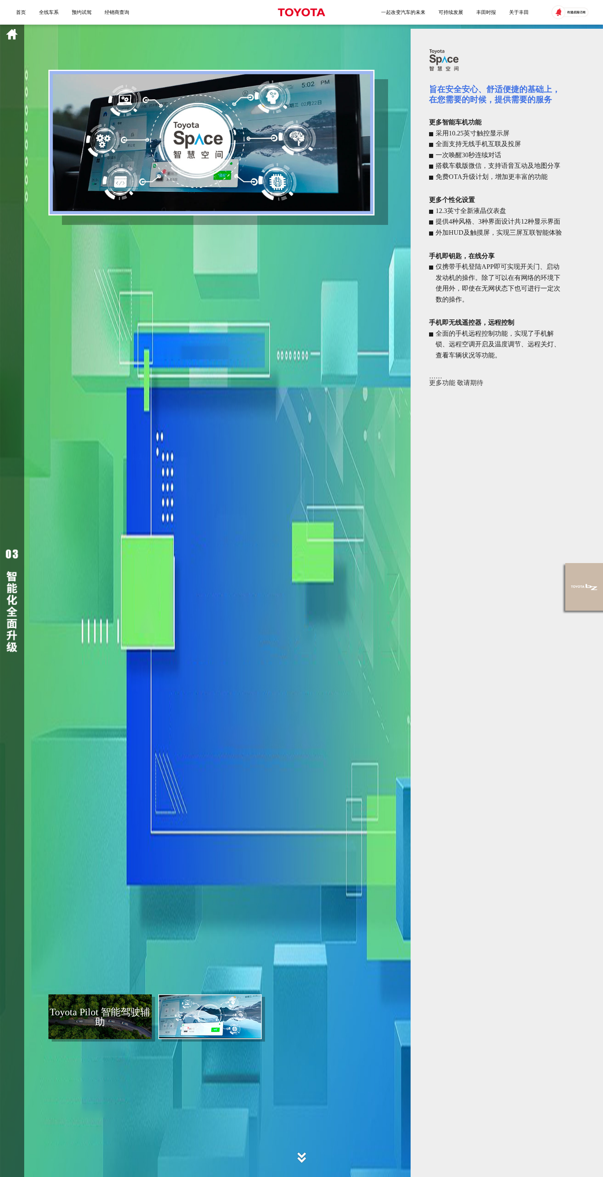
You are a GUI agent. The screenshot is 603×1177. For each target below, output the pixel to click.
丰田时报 (486, 12)
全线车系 (49, 12)
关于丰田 (519, 12)
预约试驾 (81, 12)
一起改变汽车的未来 (403, 12)
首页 (21, 12)
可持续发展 (451, 12)
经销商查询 (117, 12)
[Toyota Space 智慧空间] (210, 1016)
